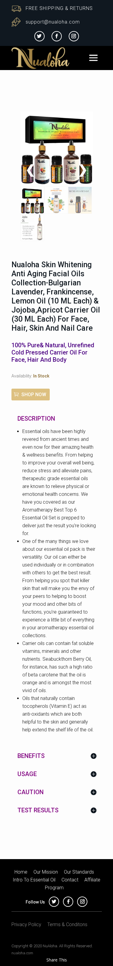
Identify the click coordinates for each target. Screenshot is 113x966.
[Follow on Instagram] (74, 36)
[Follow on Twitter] (39, 36)
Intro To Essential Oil (34, 880)
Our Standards (79, 872)
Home (20, 872)
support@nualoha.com (53, 22)
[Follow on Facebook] (57, 36)
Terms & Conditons (67, 924)
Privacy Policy (26, 924)
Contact (69, 880)
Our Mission (45, 872)
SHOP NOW (33, 394)
